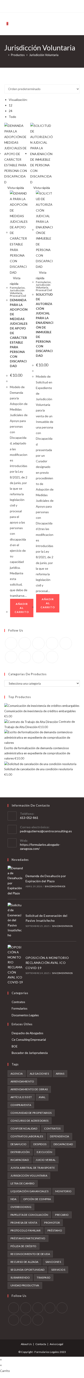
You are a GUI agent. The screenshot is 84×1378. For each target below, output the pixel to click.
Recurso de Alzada (25, 1261)
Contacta (40, 1344)
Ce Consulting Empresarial (29, 1039)
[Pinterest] (33, 6)
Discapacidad (63, 1144)
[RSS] (59, 6)
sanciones (53, 1261)
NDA (13, 1199)
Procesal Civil (18, 295)
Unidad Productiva (25, 1285)
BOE (14, 1046)
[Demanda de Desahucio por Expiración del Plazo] (15, 881)
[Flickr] (11, 657)
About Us (26, 1344)
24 (10, 111)
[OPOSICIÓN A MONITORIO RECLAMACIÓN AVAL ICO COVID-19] (15, 965)
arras (60, 1073)
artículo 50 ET (21, 1097)
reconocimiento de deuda (30, 1254)
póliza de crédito (24, 1246)
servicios (58, 1269)
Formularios (17, 287)
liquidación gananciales (29, 1191)
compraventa (21, 1105)
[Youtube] (38, 657)
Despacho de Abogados (27, 1033)
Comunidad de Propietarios (31, 1112)
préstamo (54, 1230)
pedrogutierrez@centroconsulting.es (46, 831)
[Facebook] (28, 6)
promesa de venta (24, 1222)
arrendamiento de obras (29, 1089)
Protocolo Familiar (26, 1230)
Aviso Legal (56, 1344)
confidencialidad (24, 1128)
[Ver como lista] (8, 82)
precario (62, 1214)
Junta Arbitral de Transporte (33, 1167)
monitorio (63, 1191)
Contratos (18, 1002)
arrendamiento (22, 1081)
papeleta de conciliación (29, 1214)
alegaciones (39, 1073)
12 (10, 105)
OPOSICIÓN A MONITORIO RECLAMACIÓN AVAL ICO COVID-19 (47, 963)
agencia (17, 1073)
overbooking (21, 1207)
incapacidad (20, 1160)
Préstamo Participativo (28, 1238)
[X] (24, 6)
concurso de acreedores (30, 1120)
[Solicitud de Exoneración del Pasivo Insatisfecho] (15, 920)
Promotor (52, 1222)
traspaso (43, 1277)
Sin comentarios (55, 886)
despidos (39, 1144)
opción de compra (37, 1199)
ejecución (44, 1152)
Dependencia (59, 1136)
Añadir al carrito (22, 608)
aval (42, 1097)
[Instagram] (44, 6)
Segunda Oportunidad (28, 1269)
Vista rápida (15, 188)
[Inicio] (5, 55)
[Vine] (54, 6)
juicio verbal (46, 1160)
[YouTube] (49, 6)
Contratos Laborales (27, 1136)
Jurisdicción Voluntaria (43, 55)
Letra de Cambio (23, 1183)
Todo (12, 117)
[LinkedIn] (52, 643)
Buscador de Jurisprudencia (30, 1053)
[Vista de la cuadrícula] (5, 82)
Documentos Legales (25, 1015)
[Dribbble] (38, 6)
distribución (20, 1152)
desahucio (19, 1144)
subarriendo (20, 1277)
